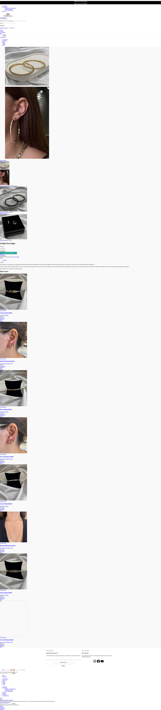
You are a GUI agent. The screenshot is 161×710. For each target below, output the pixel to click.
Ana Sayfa (2, 185)
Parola (1, 23)
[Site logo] (8, 16)
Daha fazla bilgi (3, 702)
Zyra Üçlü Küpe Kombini (6, 639)
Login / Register (6, 695)
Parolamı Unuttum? (4, 27)
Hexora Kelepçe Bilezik (6, 409)
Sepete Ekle (3, 251)
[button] (2, 317)
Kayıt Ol (5, 18)
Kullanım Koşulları (9, 9)
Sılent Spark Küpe (4, 240)
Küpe (12, 256)
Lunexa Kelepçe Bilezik (6, 503)
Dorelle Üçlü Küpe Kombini (7, 361)
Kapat (1, 699)
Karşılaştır (5, 694)
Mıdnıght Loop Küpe (4, 212)
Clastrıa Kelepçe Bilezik (6, 313)
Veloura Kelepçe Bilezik (6, 592)
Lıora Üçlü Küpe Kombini (7, 456)
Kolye (11, 547)
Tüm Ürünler (7, 185)
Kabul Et (8, 702)
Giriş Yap (2, 25)
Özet (1, 320)
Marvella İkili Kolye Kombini (7, 545)
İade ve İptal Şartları (9, 10)
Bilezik (7, 315)
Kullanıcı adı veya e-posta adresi (7, 20)
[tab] (82, 260)
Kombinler (8, 363)
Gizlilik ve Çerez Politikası (10, 8)
